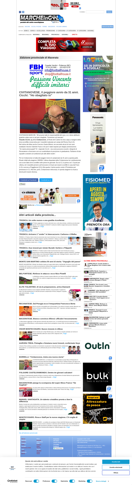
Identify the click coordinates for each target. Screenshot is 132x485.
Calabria (23, 441)
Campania (23, 443)
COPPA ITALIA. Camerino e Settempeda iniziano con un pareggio (98, 272)
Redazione (56, 439)
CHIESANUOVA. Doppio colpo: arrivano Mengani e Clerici (99, 279)
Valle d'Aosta (40, 441)
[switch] (54, 481)
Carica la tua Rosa (107, 26)
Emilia (22, 444)
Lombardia (23, 452)
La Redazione (39, 205)
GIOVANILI (65, 34)
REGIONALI (45, 34)
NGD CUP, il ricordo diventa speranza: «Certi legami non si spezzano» (99, 298)
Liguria (23, 450)
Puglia (38, 443)
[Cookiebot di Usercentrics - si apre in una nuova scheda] (12, 481)
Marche (23, 453)
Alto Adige (39, 450)
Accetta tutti (116, 462)
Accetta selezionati (115, 467)
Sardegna (39, 444)
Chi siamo (56, 440)
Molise (38, 438)
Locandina (56, 444)
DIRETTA (74, 34)
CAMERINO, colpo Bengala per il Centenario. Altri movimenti (98, 291)
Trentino (38, 449)
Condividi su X (46, 180)
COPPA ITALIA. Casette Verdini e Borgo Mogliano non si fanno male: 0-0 (99, 265)
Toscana (39, 447)
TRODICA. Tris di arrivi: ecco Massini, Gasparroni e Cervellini (99, 285)
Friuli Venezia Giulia (26, 447)
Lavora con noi (57, 442)
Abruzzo (23, 438)
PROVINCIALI (55, 34)
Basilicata (23, 440)
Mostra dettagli (101, 481)
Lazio (22, 449)
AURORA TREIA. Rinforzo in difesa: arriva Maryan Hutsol (98, 304)
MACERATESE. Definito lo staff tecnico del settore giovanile (99, 318)
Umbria (38, 452)
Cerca (109, 12)
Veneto (38, 453)
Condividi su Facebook (29, 180)
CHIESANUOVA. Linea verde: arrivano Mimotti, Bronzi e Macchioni (98, 324)
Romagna (23, 446)
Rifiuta (116, 473)
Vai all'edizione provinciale (28, 433)
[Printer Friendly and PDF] (22, 184)
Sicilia (38, 446)
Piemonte (39, 440)
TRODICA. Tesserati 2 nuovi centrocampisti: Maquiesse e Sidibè (98, 311)
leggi (42, 226)
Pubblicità (56, 446)
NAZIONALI (36, 34)
